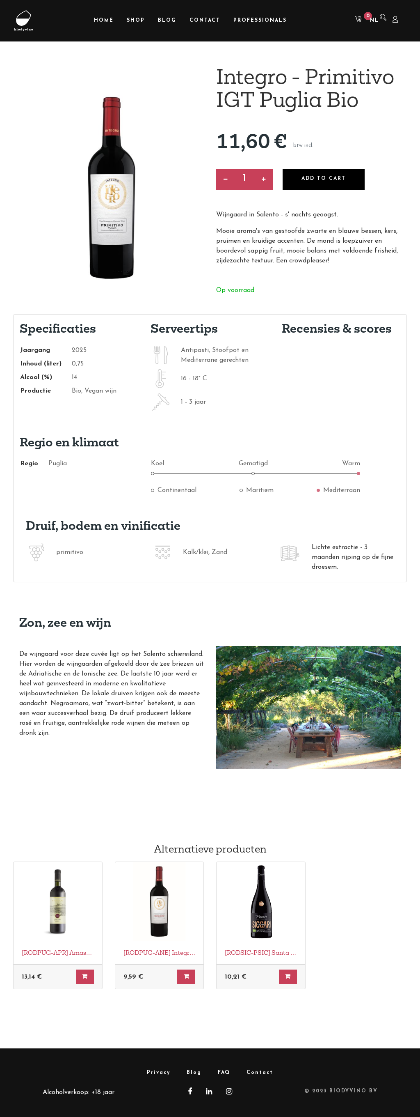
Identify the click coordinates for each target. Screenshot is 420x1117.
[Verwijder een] (225, 179)
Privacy (158, 1072)
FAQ (224, 1072)
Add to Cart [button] (323, 178)
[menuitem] (103, 20)
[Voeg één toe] (263, 179)
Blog (194, 1072)
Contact (260, 1072)
